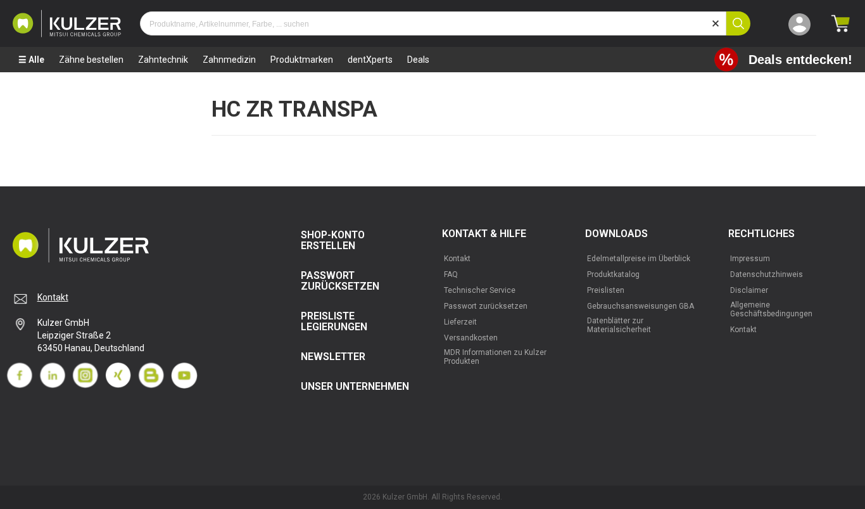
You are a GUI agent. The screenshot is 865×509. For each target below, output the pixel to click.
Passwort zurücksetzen (485, 306)
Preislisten (605, 290)
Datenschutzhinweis (766, 274)
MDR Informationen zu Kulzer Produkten (495, 357)
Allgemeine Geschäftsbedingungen (771, 309)
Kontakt (52, 297)
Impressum (750, 258)
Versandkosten (471, 337)
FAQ (451, 274)
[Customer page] (799, 23)
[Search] (738, 23)
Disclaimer (749, 290)
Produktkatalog (613, 274)
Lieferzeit (460, 322)
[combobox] (433, 23)
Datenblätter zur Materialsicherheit (619, 325)
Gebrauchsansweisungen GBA (640, 306)
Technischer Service (479, 290)
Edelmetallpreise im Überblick (638, 258)
